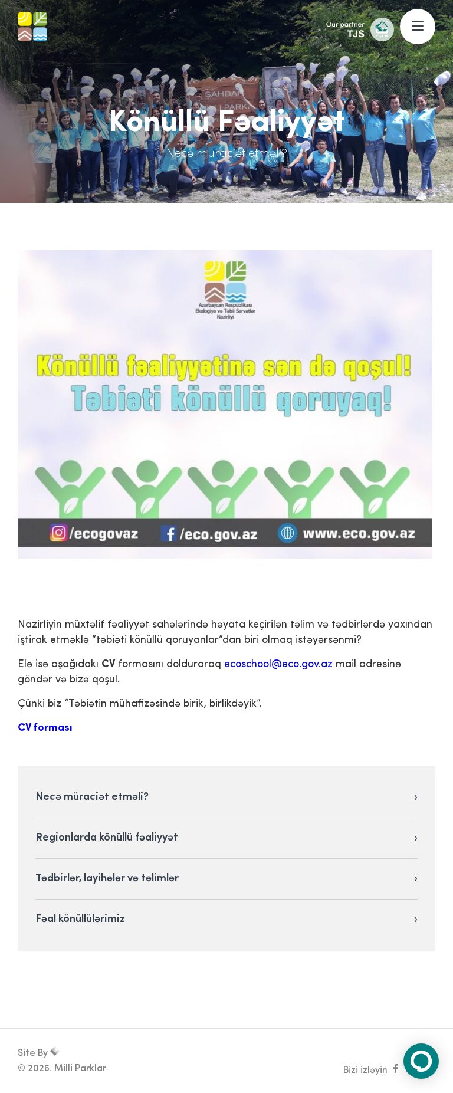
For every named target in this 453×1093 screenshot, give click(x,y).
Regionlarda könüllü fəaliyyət (106, 838)
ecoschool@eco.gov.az (278, 664)
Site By (34, 1053)
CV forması (45, 728)
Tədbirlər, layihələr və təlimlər (107, 879)
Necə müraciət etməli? (92, 797)
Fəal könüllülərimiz (80, 919)
